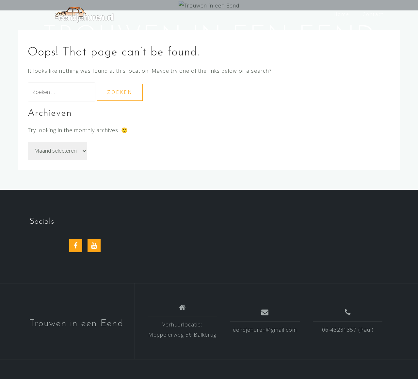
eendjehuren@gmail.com (265, 329)
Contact (373, 14)
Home (341, 14)
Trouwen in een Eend (76, 324)
